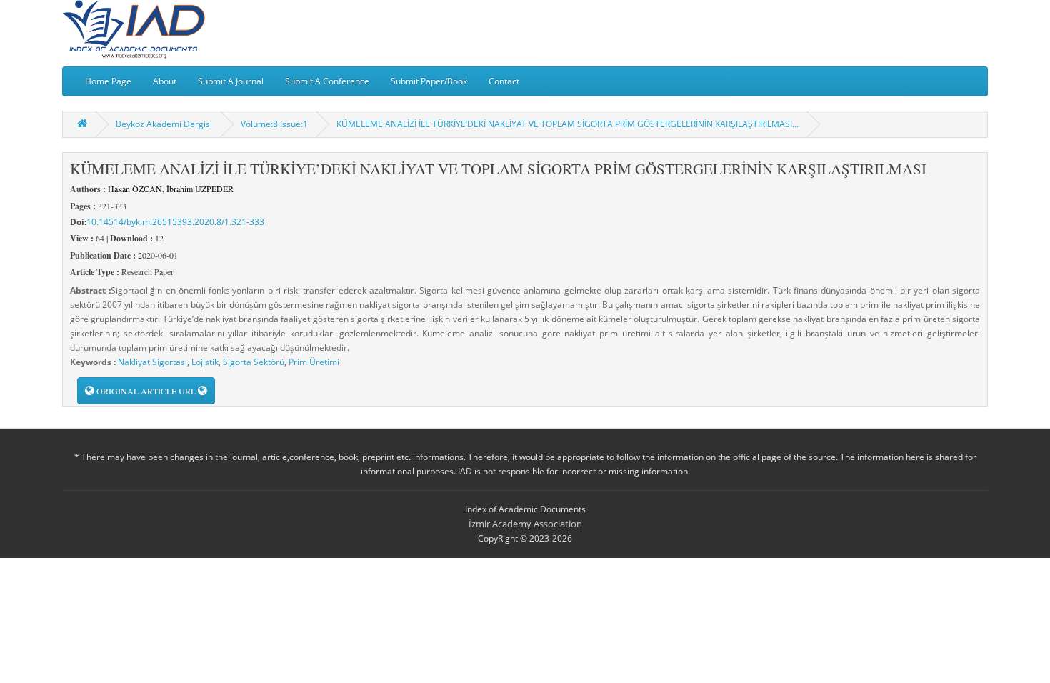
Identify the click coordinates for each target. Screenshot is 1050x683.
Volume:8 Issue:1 (274, 124)
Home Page (108, 81)
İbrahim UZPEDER (200, 188)
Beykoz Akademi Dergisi (164, 124)
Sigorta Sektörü (253, 362)
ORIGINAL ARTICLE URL (146, 391)
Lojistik (205, 362)
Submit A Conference (327, 81)
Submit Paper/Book (429, 81)
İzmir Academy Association (525, 523)
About (164, 81)
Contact (504, 81)
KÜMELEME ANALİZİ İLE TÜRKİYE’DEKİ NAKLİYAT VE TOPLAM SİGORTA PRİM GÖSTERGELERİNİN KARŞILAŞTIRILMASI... (567, 124)
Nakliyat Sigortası (152, 362)
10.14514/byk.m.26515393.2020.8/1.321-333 (175, 222)
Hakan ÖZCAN (135, 188)
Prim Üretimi (314, 362)
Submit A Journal (231, 81)
